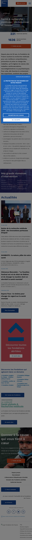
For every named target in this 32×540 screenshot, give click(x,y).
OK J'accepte (16, 119)
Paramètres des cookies (16, 115)
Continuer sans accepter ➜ (23, 76)
